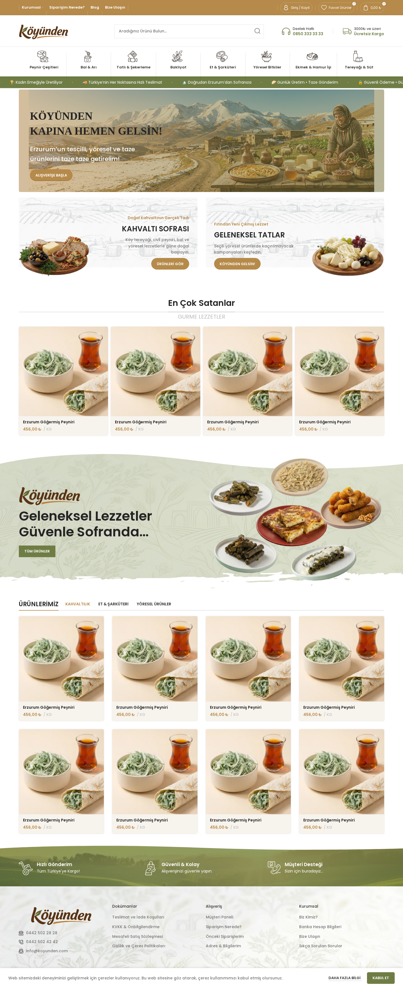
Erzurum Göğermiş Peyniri (49, 422)
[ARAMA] (257, 31)
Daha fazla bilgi (344, 978)
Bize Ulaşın (309, 936)
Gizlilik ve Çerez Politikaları (138, 946)
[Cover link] (108, 238)
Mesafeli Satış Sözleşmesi (137, 936)
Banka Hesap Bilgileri (320, 927)
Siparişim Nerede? (224, 927)
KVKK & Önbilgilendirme (136, 927)
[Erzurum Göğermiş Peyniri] (63, 371)
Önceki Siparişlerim (225, 936)
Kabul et (381, 978)
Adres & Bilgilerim (223, 946)
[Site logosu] (44, 31)
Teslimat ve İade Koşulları (138, 917)
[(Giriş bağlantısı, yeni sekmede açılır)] (61, 915)
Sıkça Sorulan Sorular (320, 946)
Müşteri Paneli (219, 917)
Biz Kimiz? (308, 917)
